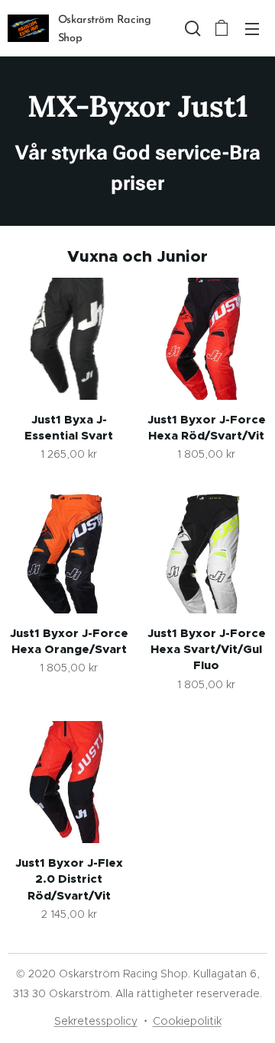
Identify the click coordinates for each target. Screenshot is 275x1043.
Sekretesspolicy (96, 1021)
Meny (252, 28)
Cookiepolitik (187, 1021)
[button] (191, 28)
